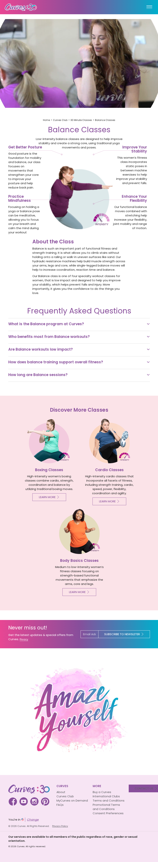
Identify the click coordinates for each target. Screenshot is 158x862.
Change (33, 820)
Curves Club (60, 120)
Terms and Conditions (108, 800)
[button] (79, 324)
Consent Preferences (108, 813)
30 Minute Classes (81, 120)
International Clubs (106, 796)
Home (46, 120)
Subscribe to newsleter (122, 634)
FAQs (60, 805)
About (60, 792)
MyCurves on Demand (72, 800)
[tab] (79, 324)
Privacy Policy (60, 826)
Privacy (24, 639)
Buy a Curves (102, 792)
